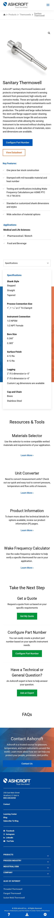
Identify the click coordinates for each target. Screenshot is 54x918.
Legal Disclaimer (24, 911)
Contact (6, 804)
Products (12, 14)
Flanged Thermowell (12, 893)
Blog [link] (5, 817)
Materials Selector (27, 435)
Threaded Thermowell (12, 889)
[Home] (4, 15)
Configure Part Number (17, 142)
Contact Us (27, 763)
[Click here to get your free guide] (27, 914)
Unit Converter (27, 473)
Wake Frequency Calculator (27, 548)
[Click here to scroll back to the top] (45, 914)
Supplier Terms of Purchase (40, 911)
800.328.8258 (9, 798)
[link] (8, 831)
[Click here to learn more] (9, 914)
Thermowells (25, 14)
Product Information (27, 510)
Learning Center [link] (10, 814)
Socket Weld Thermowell (14, 897)
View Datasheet (14, 152)
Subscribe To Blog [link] (10, 821)
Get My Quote (27, 616)
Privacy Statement (11, 911)
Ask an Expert (27, 693)
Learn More (27, 455)
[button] (49, 33)
